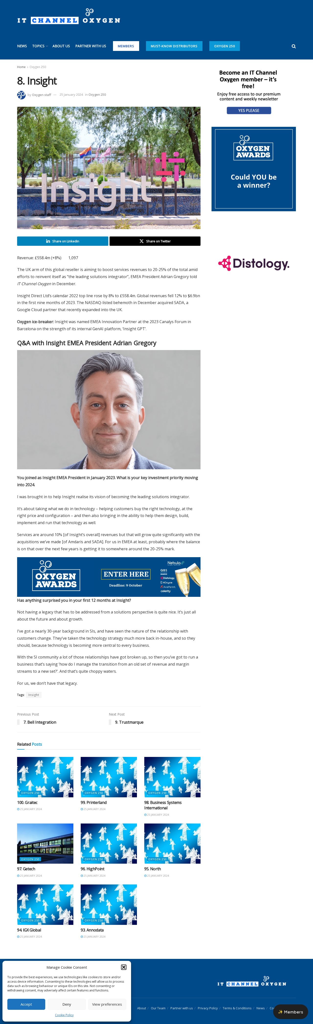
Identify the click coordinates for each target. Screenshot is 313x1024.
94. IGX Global (29, 924)
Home (21, 67)
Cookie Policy (64, 1015)
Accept (26, 1004)
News (22, 46)
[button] (123, 967)
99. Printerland (93, 797)
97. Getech (26, 863)
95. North (152, 863)
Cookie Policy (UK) (283, 1002)
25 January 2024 (71, 94)
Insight (33, 689)
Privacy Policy (208, 1002)
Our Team (158, 1002)
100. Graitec (27, 797)
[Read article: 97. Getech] (45, 838)
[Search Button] (294, 46)
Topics (38, 46)
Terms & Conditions (237, 1002)
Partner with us (90, 46)
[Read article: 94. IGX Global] (45, 899)
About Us (61, 46)
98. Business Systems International (163, 799)
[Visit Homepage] (68, 16)
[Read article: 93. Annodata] (109, 899)
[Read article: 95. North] (172, 838)
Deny (66, 1004)
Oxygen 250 (224, 46)
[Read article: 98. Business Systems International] (172, 772)
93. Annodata (92, 924)
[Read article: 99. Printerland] (109, 772)
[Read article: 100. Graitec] (45, 772)
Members (126, 46)
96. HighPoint (92, 863)
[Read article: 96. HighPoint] (109, 838)
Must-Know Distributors (174, 46)
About (141, 1002)
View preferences (107, 1004)
